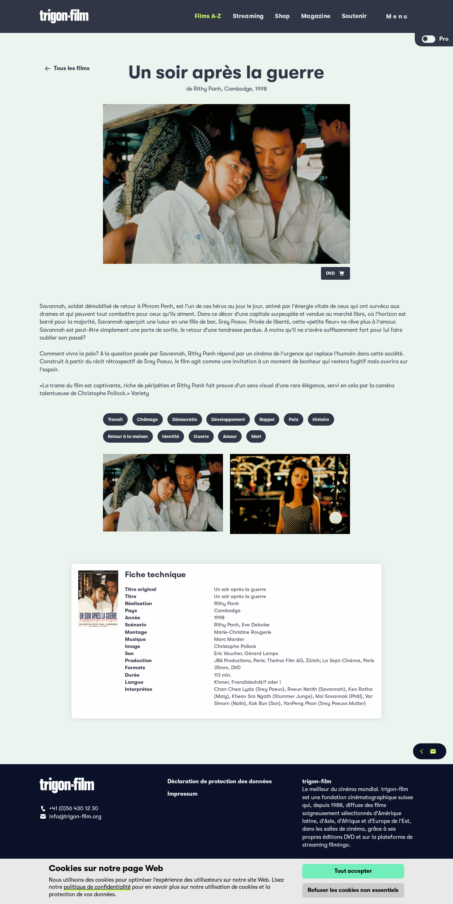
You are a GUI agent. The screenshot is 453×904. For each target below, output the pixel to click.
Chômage (147, 419)
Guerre (201, 436)
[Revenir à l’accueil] (87, 16)
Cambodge (238, 89)
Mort (256, 436)
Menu (397, 18)
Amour (230, 436)
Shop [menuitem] (282, 16)
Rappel (267, 419)
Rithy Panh (207, 89)
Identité (170, 436)
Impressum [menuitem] (182, 794)
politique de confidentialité (97, 887)
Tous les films (72, 68)
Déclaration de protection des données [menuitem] (219, 781)
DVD (330, 273)
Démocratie (184, 419)
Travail (115, 419)
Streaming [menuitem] (248, 16)
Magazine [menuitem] (316, 16)
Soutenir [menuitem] (354, 16)
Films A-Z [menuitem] (208, 16)
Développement (228, 419)
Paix (293, 419)
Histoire (320, 419)
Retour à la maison (128, 436)
